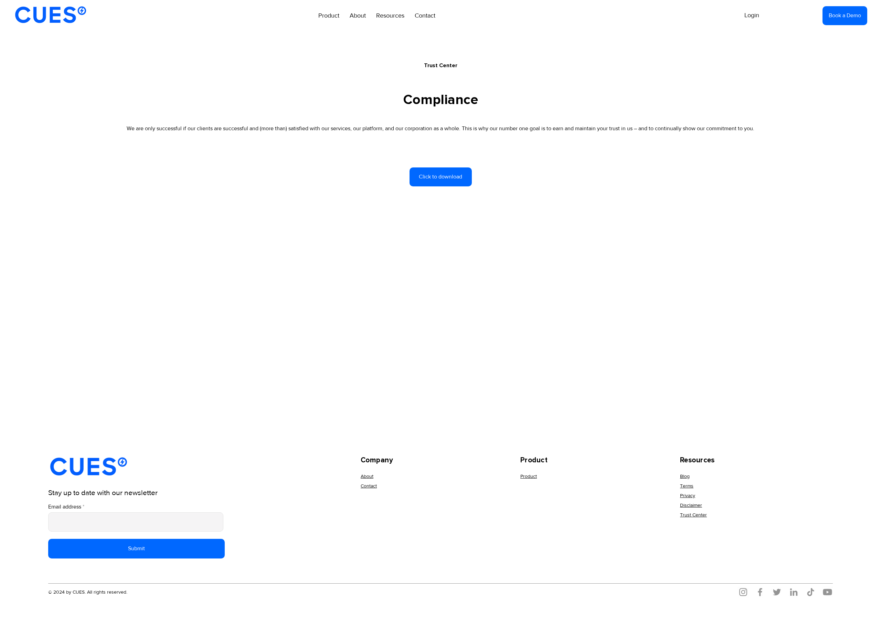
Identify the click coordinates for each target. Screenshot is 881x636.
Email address (64, 507)
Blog (685, 476)
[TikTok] (810, 592)
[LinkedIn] (793, 592)
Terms (686, 486)
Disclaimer (691, 505)
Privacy (687, 495)
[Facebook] (760, 592)
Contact (369, 486)
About (367, 476)
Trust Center (693, 514)
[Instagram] (743, 592)
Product (528, 476)
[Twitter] (777, 592)
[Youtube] (827, 592)
